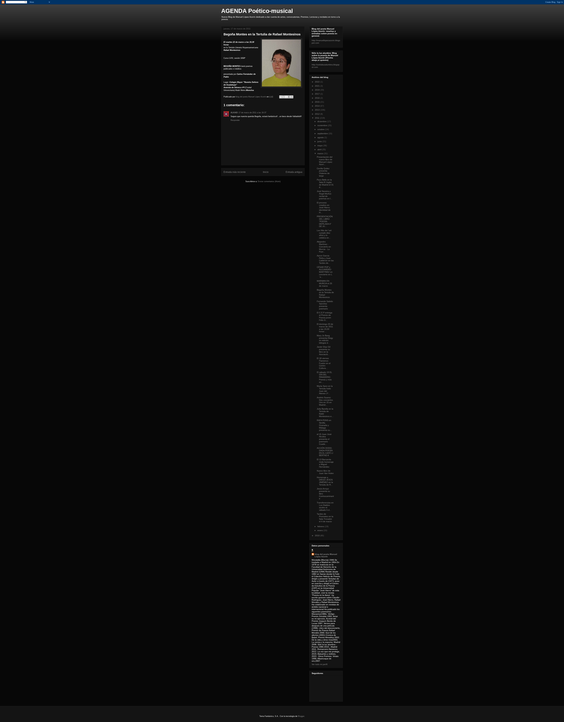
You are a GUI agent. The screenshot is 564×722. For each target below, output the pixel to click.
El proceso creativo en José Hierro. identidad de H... (323, 207)
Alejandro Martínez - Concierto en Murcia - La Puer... (324, 247)
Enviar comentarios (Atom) (269, 181)
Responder (235, 120)
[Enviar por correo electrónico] (280, 96)
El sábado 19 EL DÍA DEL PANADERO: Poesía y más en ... (324, 377)
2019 (317, 90)
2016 (317, 98)
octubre (321, 129)
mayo (320, 145)
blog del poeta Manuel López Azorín (326, 555)
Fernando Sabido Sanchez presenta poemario (325, 305)
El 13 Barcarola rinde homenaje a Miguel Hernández (325, 463)
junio (319, 141)
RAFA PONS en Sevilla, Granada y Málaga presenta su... (324, 425)
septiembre (322, 133)
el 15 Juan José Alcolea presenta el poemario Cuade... (324, 439)
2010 (317, 535)
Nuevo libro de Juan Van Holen (325, 472)
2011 (317, 118)
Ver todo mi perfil (319, 664)
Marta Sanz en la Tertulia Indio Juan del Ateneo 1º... (325, 390)
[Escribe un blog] (283, 96)
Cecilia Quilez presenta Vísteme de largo (323, 172)
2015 (317, 102)
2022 (317, 82)
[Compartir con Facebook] (289, 96)
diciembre (322, 121)
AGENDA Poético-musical (257, 11)
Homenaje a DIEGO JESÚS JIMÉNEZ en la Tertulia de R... (325, 481)
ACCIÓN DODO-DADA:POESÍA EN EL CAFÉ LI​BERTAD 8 (325, 452)
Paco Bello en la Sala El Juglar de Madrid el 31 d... (325, 183)
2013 (317, 110)
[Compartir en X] (286, 96)
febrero (321, 526)
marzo (320, 153)
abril (319, 149)
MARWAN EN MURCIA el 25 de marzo (324, 283)
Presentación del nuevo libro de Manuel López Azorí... (324, 160)
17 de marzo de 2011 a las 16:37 (252, 112)
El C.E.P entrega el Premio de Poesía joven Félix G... (324, 316)
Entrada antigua (294, 172)
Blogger (301, 716)
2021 (317, 86)
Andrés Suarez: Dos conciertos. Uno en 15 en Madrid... (325, 401)
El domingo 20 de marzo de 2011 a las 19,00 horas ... (325, 328)
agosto (320, 137)
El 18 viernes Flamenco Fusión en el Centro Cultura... (323, 363)
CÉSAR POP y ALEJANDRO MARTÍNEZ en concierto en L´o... (325, 272)
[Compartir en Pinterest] (291, 96)
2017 (317, 94)
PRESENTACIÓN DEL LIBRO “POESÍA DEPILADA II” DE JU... (325, 221)
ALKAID (234, 112)
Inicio (265, 172)
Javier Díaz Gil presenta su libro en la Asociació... (323, 350)
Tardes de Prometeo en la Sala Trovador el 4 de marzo (325, 517)
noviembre (322, 125)
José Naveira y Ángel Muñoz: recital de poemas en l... (324, 195)
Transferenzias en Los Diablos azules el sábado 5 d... (325, 506)
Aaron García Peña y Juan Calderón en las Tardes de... (325, 259)
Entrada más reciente (235, 172)
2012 (317, 114)
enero (320, 530)
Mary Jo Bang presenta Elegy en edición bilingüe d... (325, 339)
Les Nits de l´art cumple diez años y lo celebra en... (324, 234)
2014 (317, 106)
